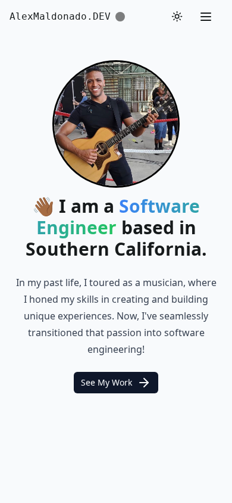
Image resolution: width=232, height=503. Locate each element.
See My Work (106, 382)
